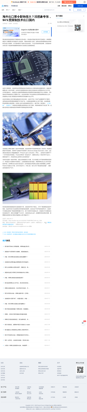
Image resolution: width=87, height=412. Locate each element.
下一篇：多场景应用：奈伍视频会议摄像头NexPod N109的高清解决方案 (19, 234)
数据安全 (17, 397)
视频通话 (65, 392)
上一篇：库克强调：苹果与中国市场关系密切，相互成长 (15, 232)
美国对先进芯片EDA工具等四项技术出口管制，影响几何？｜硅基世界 (17, 272)
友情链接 (59, 373)
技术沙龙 (3, 371)
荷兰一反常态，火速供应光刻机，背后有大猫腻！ (17, 340)
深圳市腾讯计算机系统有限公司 (27, 407)
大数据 (76, 397)
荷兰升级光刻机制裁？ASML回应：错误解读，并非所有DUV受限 (17, 309)
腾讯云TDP (41, 373)
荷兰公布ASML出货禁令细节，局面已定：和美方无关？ (17, 267)
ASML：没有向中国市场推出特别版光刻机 (16, 314)
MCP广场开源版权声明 (62, 375)
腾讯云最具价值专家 (43, 366)
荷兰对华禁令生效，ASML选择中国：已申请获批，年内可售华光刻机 (17, 293)
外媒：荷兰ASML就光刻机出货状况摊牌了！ (16, 257)
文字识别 (53, 397)
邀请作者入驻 (23, 368)
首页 (3, 10)
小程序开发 (17, 398)
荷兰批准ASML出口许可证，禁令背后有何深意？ (17, 283)
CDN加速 (53, 392)
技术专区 (3, 379)
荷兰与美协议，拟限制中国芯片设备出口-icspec (17, 324)
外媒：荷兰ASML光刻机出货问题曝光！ (15, 304)
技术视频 (3, 373)
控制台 (70, 6)
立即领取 (45, 32)
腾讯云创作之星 (42, 371)
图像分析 (77, 392)
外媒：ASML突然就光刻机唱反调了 (14, 277)
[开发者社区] (14, 5)
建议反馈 (64, 6)
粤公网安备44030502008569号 (60, 407)
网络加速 (65, 387)
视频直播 (41, 388)
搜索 (70, 10)
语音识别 (41, 393)
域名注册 (17, 387)
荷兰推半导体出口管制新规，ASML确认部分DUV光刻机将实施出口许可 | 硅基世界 (17, 246)
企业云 (40, 392)
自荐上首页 (22, 371)
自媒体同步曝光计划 (24, 366)
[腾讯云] (5, 6)
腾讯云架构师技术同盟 (43, 368)
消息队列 (53, 387)
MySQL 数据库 (18, 393)
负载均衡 (29, 397)
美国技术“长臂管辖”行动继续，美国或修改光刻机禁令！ (17, 251)
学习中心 (3, 375)
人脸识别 (17, 392)
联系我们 (59, 371)
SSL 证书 (29, 393)
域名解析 (17, 388)
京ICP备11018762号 (56, 409)
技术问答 (3, 368)
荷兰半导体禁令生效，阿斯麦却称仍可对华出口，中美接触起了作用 (17, 335)
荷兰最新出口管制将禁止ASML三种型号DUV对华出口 (17, 330)
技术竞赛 (22, 373)
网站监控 (29, 398)
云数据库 (77, 387)
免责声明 (59, 368)
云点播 (64, 397)
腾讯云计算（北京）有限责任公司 (34, 409)
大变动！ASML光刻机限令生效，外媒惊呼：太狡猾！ (17, 345)
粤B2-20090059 (47, 407)
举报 (51, 23)
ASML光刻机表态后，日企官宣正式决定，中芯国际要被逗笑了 (17, 288)
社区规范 (59, 366)
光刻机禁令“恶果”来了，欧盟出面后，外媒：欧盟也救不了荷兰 (17, 298)
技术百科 (3, 377)
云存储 (28, 388)
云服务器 (29, 387)
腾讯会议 (29, 392)
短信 (40, 397)
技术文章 (3, 366)
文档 (59, 6)
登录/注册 (80, 6)
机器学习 (8, 105)
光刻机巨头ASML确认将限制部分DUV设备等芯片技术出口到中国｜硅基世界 (17, 262)
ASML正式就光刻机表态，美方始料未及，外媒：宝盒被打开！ (17, 319)
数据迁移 (41, 398)
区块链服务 (41, 387)
